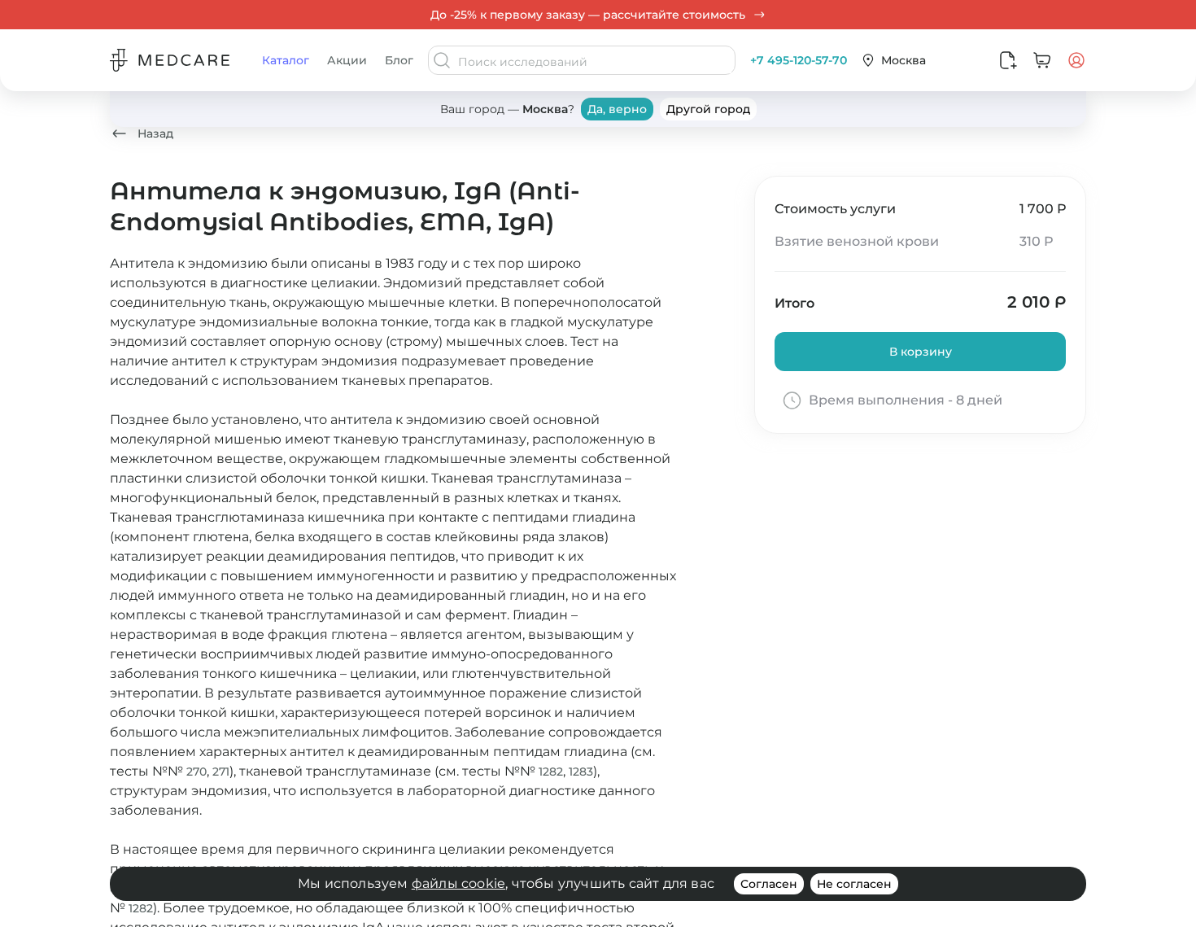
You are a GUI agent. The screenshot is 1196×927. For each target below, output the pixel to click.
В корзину (920, 351)
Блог (399, 60)
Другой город (708, 109)
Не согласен (854, 884)
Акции (347, 60)
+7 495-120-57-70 (798, 60)
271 (220, 771)
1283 (581, 771)
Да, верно (617, 109)
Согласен (768, 884)
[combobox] (594, 61)
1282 (551, 771)
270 (196, 771)
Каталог (285, 60)
